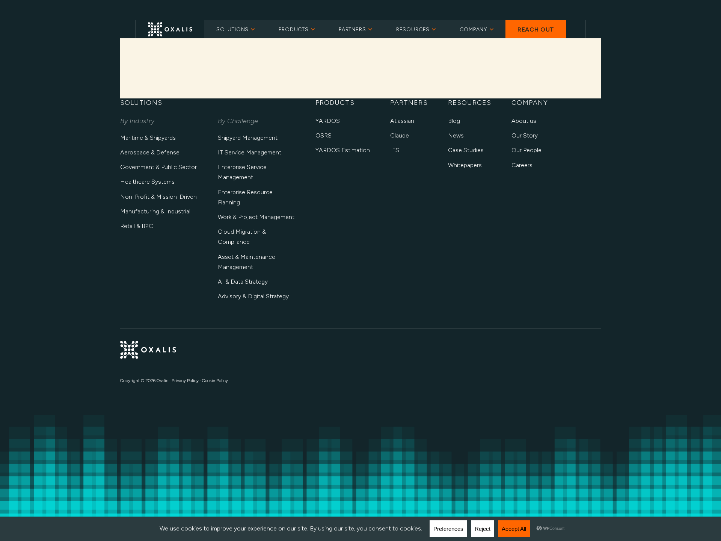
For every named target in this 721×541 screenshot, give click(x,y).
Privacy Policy (185, 380)
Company (473, 29)
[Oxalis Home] (170, 29)
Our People (526, 150)
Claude (399, 135)
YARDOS (327, 120)
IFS (394, 150)
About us (523, 120)
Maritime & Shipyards (148, 137)
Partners (352, 29)
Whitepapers (465, 165)
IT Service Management (249, 152)
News (456, 135)
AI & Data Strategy (243, 281)
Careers (521, 165)
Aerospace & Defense (149, 152)
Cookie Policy (215, 380)
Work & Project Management (256, 217)
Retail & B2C (136, 226)
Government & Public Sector (158, 167)
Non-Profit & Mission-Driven (158, 196)
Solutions (232, 29)
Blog (454, 120)
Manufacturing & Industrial (155, 211)
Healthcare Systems (147, 181)
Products (294, 29)
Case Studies (466, 150)
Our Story (524, 135)
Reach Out (535, 29)
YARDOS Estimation (342, 150)
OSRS (323, 135)
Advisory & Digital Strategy (253, 296)
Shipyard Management (248, 137)
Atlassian (402, 120)
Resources (413, 29)
